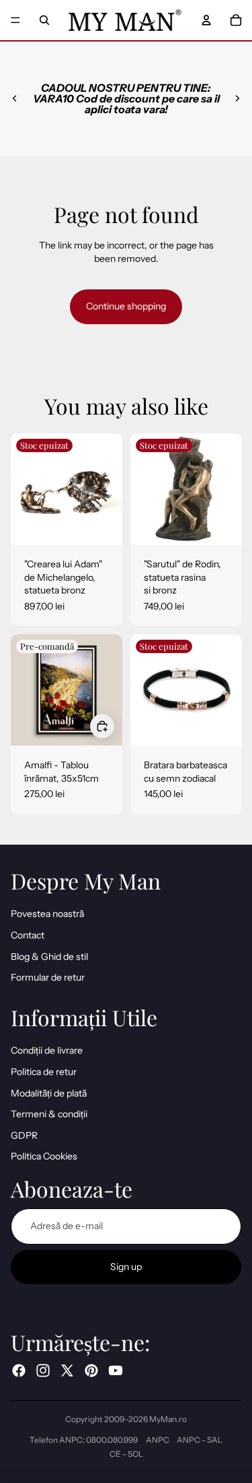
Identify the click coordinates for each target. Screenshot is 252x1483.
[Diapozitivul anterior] (15, 98)
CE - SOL (126, 1454)
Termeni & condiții (49, 1114)
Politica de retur (44, 1072)
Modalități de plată (49, 1093)
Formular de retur (48, 977)
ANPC (157, 1440)
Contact (27, 935)
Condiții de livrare (47, 1050)
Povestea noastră (47, 914)
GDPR (24, 1135)
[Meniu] (15, 20)
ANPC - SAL (199, 1440)
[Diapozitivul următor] (237, 98)
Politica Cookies (44, 1156)
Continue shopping (126, 306)
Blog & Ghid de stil (49, 956)
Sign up (126, 1267)
